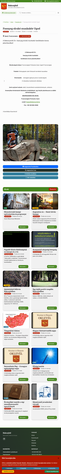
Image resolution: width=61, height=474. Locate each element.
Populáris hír (18, 22)
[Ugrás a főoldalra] (4, 6)
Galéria (33, 445)
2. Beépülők (23, 468)
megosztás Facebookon (31, 166)
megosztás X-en (31, 170)
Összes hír (53, 189)
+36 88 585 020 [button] (38, 1)
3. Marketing (37, 468)
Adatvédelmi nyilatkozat (10, 452)
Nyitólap (6, 22)
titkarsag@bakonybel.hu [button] (52, 1)
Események (34, 438)
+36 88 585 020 (36, 452)
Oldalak (33, 443)
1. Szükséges (9, 468)
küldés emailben (31, 174)
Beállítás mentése (8, 471)
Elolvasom (23, 227)
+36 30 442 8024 (36, 454)
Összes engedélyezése (52, 471)
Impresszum (6, 454)
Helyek (33, 440)
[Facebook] (4, 439)
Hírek (11, 22)
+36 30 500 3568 (25, 36)
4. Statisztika (51, 468)
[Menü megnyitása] (58, 13)
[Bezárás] (58, 458)
